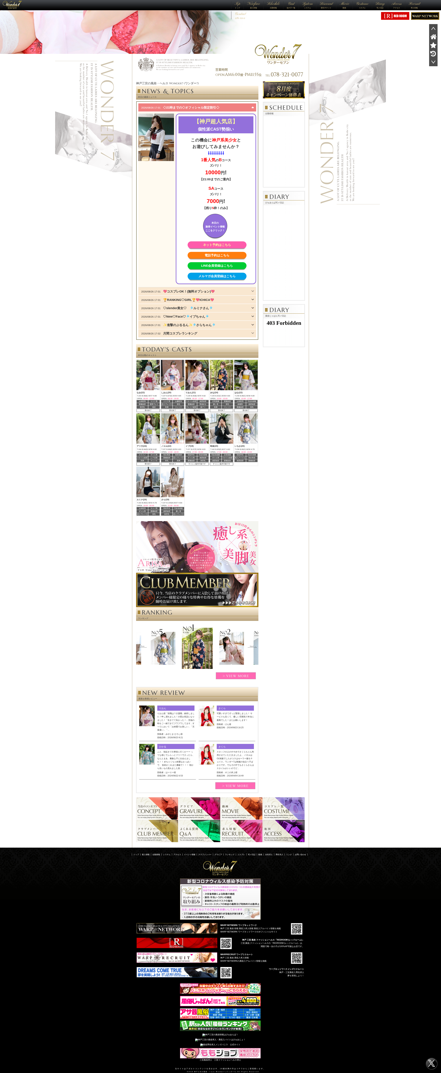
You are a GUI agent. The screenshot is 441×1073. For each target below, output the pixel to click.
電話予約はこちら (217, 255)
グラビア (218, 854)
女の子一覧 (291, 5)
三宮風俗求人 (206, 1060)
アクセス (396, 5)
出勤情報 (273, 5)
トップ (237, 5)
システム (307, 5)
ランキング (229, 854)
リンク (289, 854)
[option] (197, 648)
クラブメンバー (205, 854)
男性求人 (279, 854)
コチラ (239, 1069)
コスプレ (362, 5)
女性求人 (269, 854)
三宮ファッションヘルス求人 (227, 1060)
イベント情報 (189, 854)
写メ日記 (379, 5)
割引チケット (326, 5)
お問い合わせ (240, 15)
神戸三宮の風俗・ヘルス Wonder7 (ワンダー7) (215, 1071)
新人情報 (253, 5)
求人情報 (414, 5)
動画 (344, 5)
